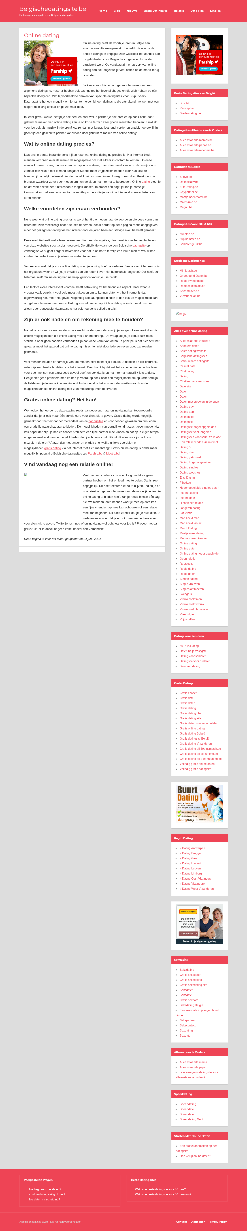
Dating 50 (186, 447)
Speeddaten (187, 1114)
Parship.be (95, 453)
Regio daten (187, 573)
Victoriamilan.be (190, 296)
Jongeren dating (190, 508)
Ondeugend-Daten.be (194, 275)
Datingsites (187, 416)
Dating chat (187, 452)
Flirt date (185, 482)
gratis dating (52, 448)
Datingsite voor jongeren (195, 432)
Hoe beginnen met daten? (44, 1189)
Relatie (179, 10)
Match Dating (188, 528)
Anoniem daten (189, 345)
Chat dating (187, 371)
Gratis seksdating (191, 979)
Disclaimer (198, 1221)
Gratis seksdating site (193, 984)
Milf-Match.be (188, 270)
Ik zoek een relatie (191, 502)
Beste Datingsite (155, 10)
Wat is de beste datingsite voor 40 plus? (160, 1189)
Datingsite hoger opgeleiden (198, 426)
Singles (215, 10)
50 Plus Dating (189, 646)
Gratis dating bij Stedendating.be (201, 758)
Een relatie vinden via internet (199, 442)
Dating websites (190, 472)
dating (146, 181)
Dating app (187, 411)
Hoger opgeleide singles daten (199, 487)
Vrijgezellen (187, 619)
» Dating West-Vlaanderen (197, 888)
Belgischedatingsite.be (52, 8)
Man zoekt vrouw (190, 523)
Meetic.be (112, 453)
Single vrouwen (190, 583)
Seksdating (187, 969)
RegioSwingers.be (192, 280)
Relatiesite (186, 563)
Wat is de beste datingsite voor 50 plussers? (163, 1194)
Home (103, 10)
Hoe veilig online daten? (195, 1156)
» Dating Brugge (190, 853)
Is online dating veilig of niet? (46, 1194)
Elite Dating (187, 477)
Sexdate (185, 1035)
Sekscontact (187, 1025)
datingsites (96, 421)
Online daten (188, 548)
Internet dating (189, 492)
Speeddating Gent (191, 1119)
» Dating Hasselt (190, 863)
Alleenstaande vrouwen (195, 340)
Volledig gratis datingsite (195, 769)
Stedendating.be (190, 113)
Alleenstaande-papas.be (195, 145)
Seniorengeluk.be (191, 244)
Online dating (188, 543)
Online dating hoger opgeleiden (200, 553)
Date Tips (197, 10)
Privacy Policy (217, 1221)
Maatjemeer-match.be (194, 197)
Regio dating (188, 568)
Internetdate (187, 497)
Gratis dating (188, 708)
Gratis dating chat (191, 713)
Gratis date (187, 698)
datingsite (139, 245)
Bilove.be (186, 176)
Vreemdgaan (188, 614)
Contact (181, 1221)
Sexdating (186, 1030)
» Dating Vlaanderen (193, 883)
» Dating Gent (188, 858)
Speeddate (187, 1109)
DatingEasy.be (189, 181)
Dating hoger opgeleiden (196, 462)
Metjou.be (186, 207)
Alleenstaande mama (193, 1062)
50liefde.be (187, 233)
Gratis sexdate (189, 1000)
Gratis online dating (192, 728)
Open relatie (187, 558)
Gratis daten (187, 703)
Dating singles (189, 467)
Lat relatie (186, 513)
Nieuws (132, 10)
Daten (184, 396)
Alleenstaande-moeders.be (197, 150)
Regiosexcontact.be (192, 285)
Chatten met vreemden (194, 381)
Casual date (187, 366)
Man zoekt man (189, 518)
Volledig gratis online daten (197, 763)
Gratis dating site (190, 718)
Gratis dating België (192, 733)
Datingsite (186, 421)
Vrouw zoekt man (191, 599)
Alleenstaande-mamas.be (196, 140)
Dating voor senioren (193, 656)
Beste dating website (193, 351)
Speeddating (188, 1104)
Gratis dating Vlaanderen (196, 743)
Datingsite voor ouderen (195, 661)
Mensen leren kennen (194, 538)
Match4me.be (188, 202)
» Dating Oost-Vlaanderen (196, 878)
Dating (184, 376)
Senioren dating (190, 666)
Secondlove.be (189, 290)
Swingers (186, 594)
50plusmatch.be (190, 239)
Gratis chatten (188, 693)
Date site (185, 386)
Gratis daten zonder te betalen (199, 723)
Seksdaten (186, 990)
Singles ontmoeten (192, 589)
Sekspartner (187, 1020)
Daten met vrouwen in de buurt (199, 401)
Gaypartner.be (189, 192)
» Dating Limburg (191, 873)
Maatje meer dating (192, 533)
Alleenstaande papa (193, 1067)
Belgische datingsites (193, 356)
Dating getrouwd (190, 457)
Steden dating (189, 578)
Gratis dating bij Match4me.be (199, 753)
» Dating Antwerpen (192, 848)
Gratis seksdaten (190, 974)
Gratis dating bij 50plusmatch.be (200, 748)
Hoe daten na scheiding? (44, 1199)
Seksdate (186, 995)
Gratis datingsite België (195, 738)
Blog (117, 10)
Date (183, 391)
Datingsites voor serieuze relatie (200, 437)
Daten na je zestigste (193, 651)
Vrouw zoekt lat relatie (194, 609)
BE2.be (184, 103)
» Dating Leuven (190, 868)
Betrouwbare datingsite (194, 361)
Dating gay (187, 406)
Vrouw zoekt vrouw (192, 604)
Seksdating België (191, 1005)
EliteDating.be (189, 186)
